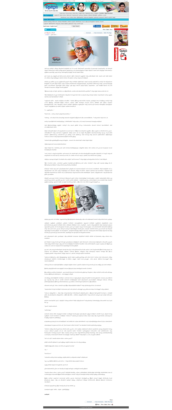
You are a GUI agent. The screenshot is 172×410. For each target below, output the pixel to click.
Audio (52, 1)
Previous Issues (69, 13)
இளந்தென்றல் (80, 17)
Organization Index (89, 13)
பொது (75, 23)
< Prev (104, 29)
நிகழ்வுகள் (101, 17)
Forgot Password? (95, 1)
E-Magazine (96, 13)
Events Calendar (64, 23)
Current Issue (62, 13)
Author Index (75, 13)
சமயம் (68, 17)
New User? (88, 1)
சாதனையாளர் (75, 15)
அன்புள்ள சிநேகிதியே (92, 15)
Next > (111, 29)
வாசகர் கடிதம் (80, 23)
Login (126, 1)
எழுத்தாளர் (56, 15)
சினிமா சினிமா (73, 17)
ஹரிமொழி (96, 17)
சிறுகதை (85, 15)
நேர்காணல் (69, 15)
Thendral (46, 1)
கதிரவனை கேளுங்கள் (88, 17)
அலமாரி (102, 21)
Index (107, 29)
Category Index (82, 13)
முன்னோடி (100, 15)
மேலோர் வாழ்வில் (108, 17)
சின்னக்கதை (63, 17)
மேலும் (114, 17)
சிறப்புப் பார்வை (63, 15)
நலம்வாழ (81, 15)
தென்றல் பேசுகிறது (48, 21)
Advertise (58, 1)
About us (65, 1)
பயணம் (104, 15)
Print (98, 404)
